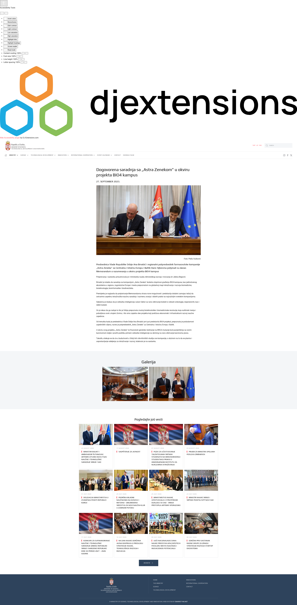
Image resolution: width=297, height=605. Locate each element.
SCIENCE (156, 586)
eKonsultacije (128, 155)
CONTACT (117, 155)
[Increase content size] (26, 53)
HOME (155, 580)
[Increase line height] (22, 59)
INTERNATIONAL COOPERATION (197, 583)
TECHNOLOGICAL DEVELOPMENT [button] (42, 155)
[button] (125, 384)
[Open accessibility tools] (3, 3)
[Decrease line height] (19, 59)
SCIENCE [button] (23, 155)
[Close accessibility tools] (6, 13)
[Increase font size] (21, 56)
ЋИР (254, 145)
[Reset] (2, 13)
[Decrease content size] (23, 53)
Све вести (147, 563)
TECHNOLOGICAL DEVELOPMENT (164, 590)
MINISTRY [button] (12, 155)
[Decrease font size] (17, 56)
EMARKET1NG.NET (181, 601)
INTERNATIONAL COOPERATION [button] (82, 155)
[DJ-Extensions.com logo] (148, 101)
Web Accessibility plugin (10, 138)
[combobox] (278, 145)
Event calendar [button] (103, 155)
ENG (260, 145)
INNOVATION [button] (62, 155)
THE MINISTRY (158, 583)
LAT (257, 145)
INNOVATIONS (191, 580)
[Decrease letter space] (22, 62)
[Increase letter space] (25, 62)
